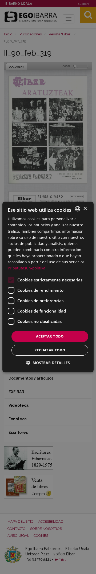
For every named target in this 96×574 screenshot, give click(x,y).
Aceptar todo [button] (50, 336)
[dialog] (48, 287)
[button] (48, 363)
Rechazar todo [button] (49, 350)
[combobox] (77, 208)
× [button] (85, 209)
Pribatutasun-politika (26, 268)
